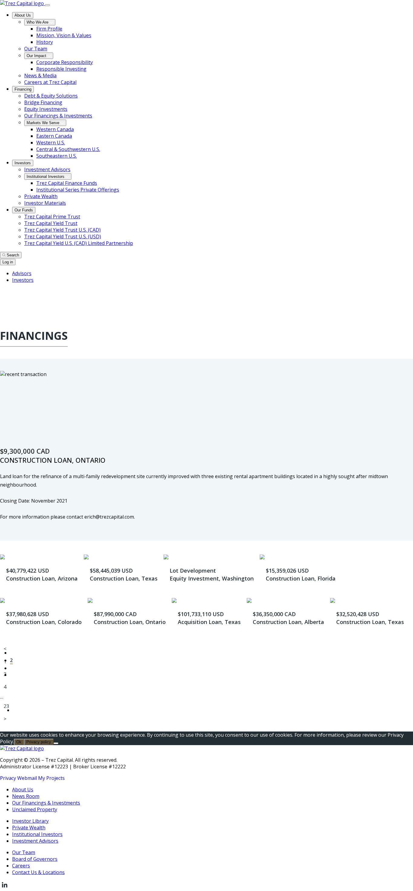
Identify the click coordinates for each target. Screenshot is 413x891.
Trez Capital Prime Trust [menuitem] (52, 216)
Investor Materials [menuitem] (45, 203)
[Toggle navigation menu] (47, 5)
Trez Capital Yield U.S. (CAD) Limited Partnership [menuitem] (78, 243)
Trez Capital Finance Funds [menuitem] (66, 183)
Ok (18, 742)
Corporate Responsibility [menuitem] (64, 62)
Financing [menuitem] (23, 89)
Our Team (23, 852)
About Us (22, 789)
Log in (7, 262)
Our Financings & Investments (46, 802)
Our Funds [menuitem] (24, 210)
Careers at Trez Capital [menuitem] (50, 82)
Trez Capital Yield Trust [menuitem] (50, 223)
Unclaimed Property (34, 809)
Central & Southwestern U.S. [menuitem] (68, 149)
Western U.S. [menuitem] (50, 142)
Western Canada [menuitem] (55, 129)
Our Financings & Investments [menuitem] (58, 115)
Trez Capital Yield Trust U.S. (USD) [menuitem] (62, 236)
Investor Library (30, 821)
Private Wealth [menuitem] (40, 196)
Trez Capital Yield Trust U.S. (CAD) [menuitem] (62, 230)
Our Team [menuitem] (35, 48)
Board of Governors (34, 859)
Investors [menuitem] (23, 163)
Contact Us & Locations (38, 872)
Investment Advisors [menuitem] (47, 169)
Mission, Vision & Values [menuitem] (63, 35)
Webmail (27, 778)
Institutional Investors (37, 834)
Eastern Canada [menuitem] (54, 136)
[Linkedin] (4, 887)
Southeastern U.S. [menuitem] (56, 156)
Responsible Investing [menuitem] (61, 69)
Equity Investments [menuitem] (45, 109)
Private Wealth (28, 827)
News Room (25, 796)
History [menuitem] (44, 42)
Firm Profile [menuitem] (49, 28)
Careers (21, 865)
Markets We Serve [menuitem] (43, 123)
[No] (56, 743)
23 (6, 706)
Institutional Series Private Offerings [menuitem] (77, 189)
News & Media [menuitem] (40, 75)
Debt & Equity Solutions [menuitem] (51, 95)
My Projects (51, 778)
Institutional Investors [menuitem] (46, 176)
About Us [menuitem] (23, 15)
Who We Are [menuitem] (38, 22)
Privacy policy (38, 742)
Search (13, 255)
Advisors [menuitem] (21, 273)
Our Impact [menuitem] (37, 55)
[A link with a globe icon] (3, 293)
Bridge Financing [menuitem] (43, 102)
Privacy (8, 778)
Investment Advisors (35, 841)
